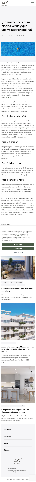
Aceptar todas (18, 244)
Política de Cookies (21, 235)
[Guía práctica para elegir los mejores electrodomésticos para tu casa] (18, 384)
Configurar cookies (18, 252)
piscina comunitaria (20, 210)
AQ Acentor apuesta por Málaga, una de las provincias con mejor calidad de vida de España (17, 349)
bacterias (8, 97)
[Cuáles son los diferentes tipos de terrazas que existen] (18, 260)
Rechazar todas (18, 248)
